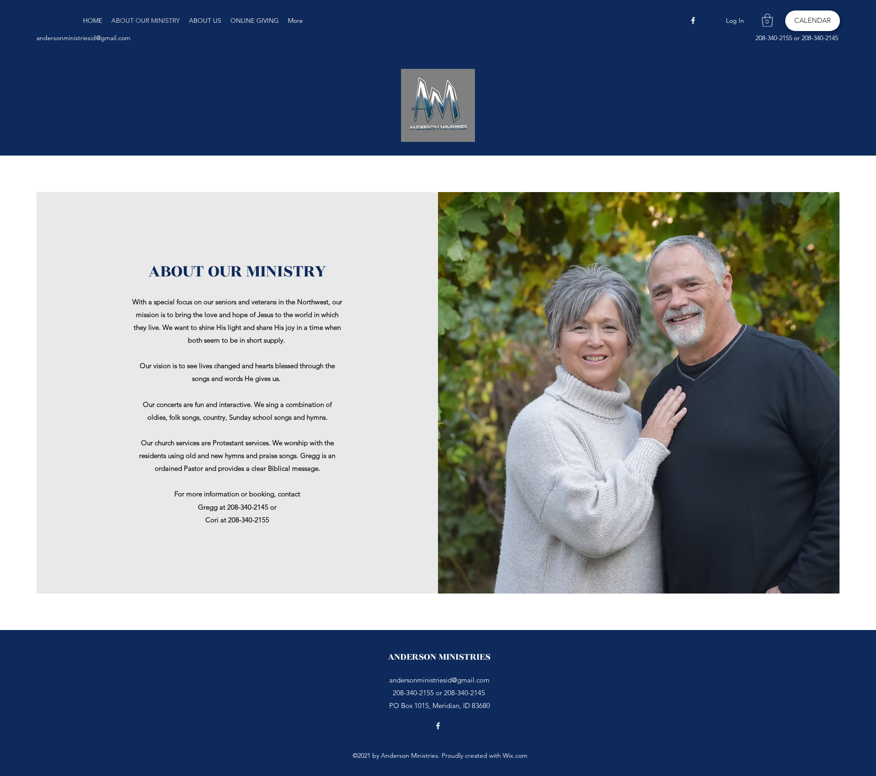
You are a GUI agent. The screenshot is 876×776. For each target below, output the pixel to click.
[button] (767, 20)
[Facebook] (693, 20)
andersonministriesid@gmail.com (83, 38)
